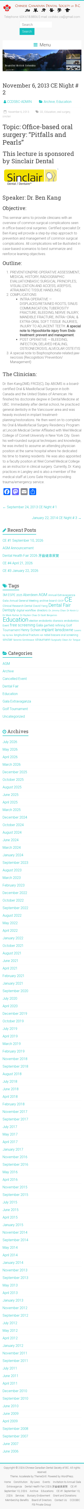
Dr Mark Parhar (11, 615)
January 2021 (13, 983)
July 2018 (10, 1081)
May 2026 (10, 749)
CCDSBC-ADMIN (19, 102)
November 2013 (15, 1270)
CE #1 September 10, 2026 (23, 540)
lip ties (9, 635)
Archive (49, 102)
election (33, 620)
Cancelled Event (15, 679)
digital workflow (26, 610)
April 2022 (10, 931)
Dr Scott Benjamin (47, 615)
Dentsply (9, 610)
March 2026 (12, 764)
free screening (22, 625)
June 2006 (11, 1451)
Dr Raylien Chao (28, 615)
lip (4, 635)
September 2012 (15, 1315)
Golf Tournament (15, 709)
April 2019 (10, 1036)
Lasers (77, 630)
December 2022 (15, 893)
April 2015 (10, 1217)
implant (47, 629)
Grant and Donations (64, 1495)
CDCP (61, 600)
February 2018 (14, 1104)
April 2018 (10, 1097)
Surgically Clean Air (61, 639)
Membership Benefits (17, 1500)
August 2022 (12, 915)
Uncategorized (14, 716)
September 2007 (15, 1436)
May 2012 (10, 1331)
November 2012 (15, 1308)
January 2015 (13, 1225)
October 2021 (13, 946)
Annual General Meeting (24, 600)
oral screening (69, 635)
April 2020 (10, 1006)
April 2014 (10, 1255)
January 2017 (13, 1149)
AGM (43, 594)
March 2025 (12, 810)
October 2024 (13, 825)
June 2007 (11, 1444)
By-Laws (35, 1482)
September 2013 (15, 1278)
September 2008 (15, 1429)
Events (46, 1482)
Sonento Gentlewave (23, 639)
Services (19, 1495)
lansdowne (64, 629)
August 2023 (12, 870)
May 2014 (10, 1247)
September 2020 (15, 991)
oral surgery (63, 111)
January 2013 (13, 1300)
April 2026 (10, 757)
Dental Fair (59, 605)
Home (7, 1482)
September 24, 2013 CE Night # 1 (30, 507)
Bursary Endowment (38, 1495)
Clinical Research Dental (17, 605)
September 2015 (15, 1195)
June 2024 (11, 840)
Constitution (21, 1482)
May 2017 (10, 1134)
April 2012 (10, 1338)
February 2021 (14, 976)
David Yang (40, 605)
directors (42, 610)
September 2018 (15, 1066)
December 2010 (15, 1391)
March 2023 (12, 878)
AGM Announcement (18, 548)
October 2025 (13, 780)
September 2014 (15, 1240)
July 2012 (10, 1323)
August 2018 (12, 1074)
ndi (41, 635)
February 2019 (14, 1051)
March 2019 (12, 1044)
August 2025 (12, 787)
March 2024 (12, 847)
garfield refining (54, 625)
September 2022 (15, 908)
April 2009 (10, 1421)
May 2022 (10, 923)
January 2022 (13, 938)
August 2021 (12, 953)
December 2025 (15, 772)
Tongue (76, 639)
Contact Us (60, 1500)
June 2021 (11, 961)
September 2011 (15, 1361)
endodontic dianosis (51, 620)
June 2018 (11, 1089)
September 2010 (15, 1398)
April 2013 (10, 1293)
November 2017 (15, 1112)
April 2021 (10, 968)
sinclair (7, 116)
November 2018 (15, 1059)
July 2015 (10, 1202)
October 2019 (13, 1021)
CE (41, 111)
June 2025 (11, 795)
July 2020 (10, 998)
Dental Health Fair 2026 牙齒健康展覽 (31, 556)
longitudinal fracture (26, 635)
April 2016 (10, 1180)
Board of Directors (42, 1500)
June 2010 (11, 1406)
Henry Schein (30, 630)
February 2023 (14, 885)
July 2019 (10, 1029)
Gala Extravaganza (17, 701)
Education (64, 102)
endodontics (71, 620)
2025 (19, 595)
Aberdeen (30, 595)
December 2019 (15, 1014)
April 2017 (10, 1142)
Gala (39, 625)
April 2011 (10, 1383)
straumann (42, 640)
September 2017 (15, 1119)
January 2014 (13, 1263)
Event (6, 625)
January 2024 (13, 855)
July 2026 (10, 742)
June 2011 (11, 1376)
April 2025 (10, 802)
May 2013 (10, 1285)
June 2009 (11, 1414)
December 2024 (15, 817)
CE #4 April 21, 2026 (18, 563)
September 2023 (15, 863)
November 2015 (15, 1187)
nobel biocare (52, 635)
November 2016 (15, 1157)
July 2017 (10, 1127)
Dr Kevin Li (72, 610)
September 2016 (15, 1164)
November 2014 (15, 1232)
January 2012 (13, 1346)
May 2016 (10, 1172)
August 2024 (12, 832)
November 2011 (15, 1353)
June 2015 (11, 1210)
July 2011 (10, 1368)
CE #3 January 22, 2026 (20, 571)
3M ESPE (9, 595)
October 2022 (13, 900)
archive (43, 600)
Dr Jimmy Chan (57, 610)
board (53, 600)
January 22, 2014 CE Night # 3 (56, 518)
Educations (47, 1491)
